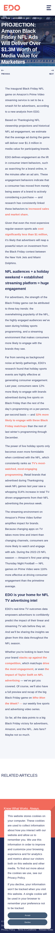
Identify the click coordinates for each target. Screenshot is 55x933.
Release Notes (46, 929)
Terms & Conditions (27, 929)
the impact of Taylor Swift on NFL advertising (27, 675)
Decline (28, 922)
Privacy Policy (8, 929)
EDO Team (5, 18)
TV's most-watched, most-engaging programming (25, 469)
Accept (27, 915)
